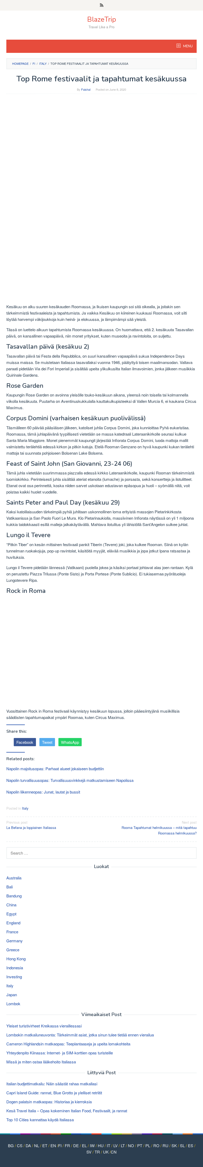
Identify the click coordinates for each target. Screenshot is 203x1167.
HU (101, 1145)
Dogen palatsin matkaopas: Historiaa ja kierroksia (49, 1101)
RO (156, 1145)
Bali (9, 886)
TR (97, 1152)
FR (67, 1145)
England (13, 922)
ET (44, 1145)
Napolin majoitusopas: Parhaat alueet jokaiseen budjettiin (55, 768)
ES (190, 1145)
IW (92, 1145)
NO (131, 1145)
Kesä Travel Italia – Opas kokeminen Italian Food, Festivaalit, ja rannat (66, 1110)
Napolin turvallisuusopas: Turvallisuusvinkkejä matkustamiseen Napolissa (69, 780)
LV (115, 1145)
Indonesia (14, 967)
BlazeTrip (101, 19)
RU (165, 1145)
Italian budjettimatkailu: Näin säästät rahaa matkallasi (51, 1083)
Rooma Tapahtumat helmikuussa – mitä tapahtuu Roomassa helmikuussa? (159, 828)
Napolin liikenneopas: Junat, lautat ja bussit (43, 792)
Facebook (24, 742)
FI (60, 1145)
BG (11, 1145)
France (12, 931)
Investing (14, 976)
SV (88, 1152)
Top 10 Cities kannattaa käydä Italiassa (40, 1119)
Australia (13, 877)
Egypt (11, 913)
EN (53, 1145)
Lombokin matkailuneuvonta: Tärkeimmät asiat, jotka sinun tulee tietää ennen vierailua (80, 1034)
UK (106, 1152)
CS (19, 1145)
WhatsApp (70, 742)
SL (182, 1145)
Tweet (47, 742)
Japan (11, 994)
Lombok (13, 1003)
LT (123, 1145)
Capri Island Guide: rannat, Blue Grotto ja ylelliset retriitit (54, 1092)
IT (108, 1145)
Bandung (14, 895)
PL (147, 1145)
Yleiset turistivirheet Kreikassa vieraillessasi (44, 1025)
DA (28, 1145)
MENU (187, 46)
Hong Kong (16, 958)
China (11, 904)
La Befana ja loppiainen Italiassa (31, 825)
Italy (25, 808)
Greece (12, 949)
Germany (14, 940)
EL (84, 1145)
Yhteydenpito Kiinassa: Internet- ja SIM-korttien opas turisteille (59, 1052)
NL (36, 1145)
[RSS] (101, 5)
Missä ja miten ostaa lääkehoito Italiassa (41, 1061)
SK (174, 1145)
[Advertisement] (101, 136)
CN (114, 1152)
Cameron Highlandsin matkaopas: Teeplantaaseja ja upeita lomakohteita (68, 1043)
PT (139, 1145)
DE (76, 1145)
